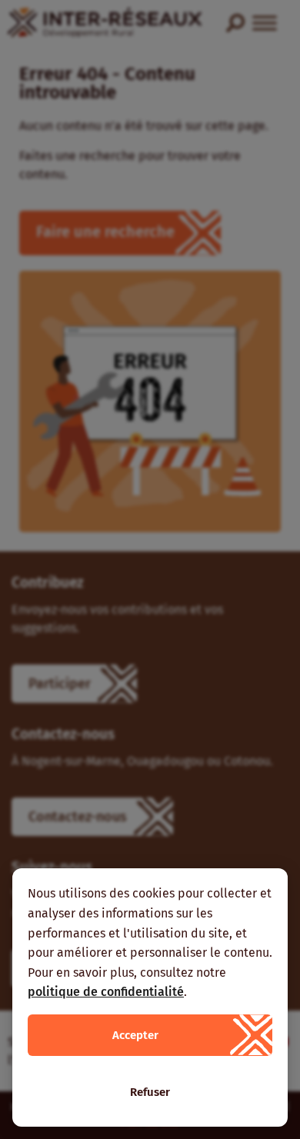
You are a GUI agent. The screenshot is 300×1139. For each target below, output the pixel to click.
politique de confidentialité (106, 991)
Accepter (135, 1035)
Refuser (150, 1092)
